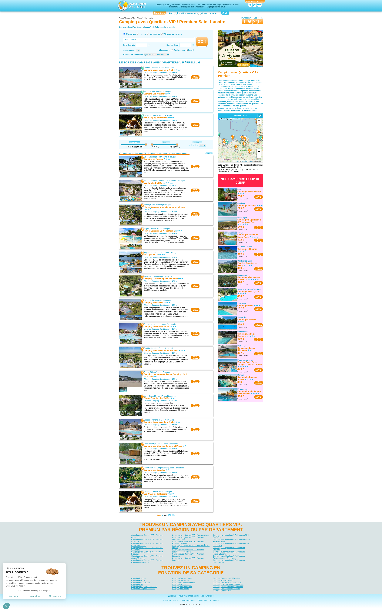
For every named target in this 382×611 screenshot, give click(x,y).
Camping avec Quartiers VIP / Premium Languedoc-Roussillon (188, 551)
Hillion (146, 92)
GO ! (202, 41)
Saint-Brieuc (149, 396)
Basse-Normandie (166, 68)
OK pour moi (55, 596)
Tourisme (236, 119)
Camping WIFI (137, 585)
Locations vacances (187, 13)
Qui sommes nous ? (176, 596)
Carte (225, 13)
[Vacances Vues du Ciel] (131, 6)
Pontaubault (149, 444)
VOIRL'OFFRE (195, 77)
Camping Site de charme (182, 587)
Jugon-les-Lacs (150, 253)
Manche (154, 68)
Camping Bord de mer (222, 591)
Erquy (146, 229)
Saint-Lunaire (149, 157)
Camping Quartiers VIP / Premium (226, 578)
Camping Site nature (180, 589)
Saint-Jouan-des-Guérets (154, 181)
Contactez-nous (192, 596)
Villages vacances (210, 13)
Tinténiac (147, 276)
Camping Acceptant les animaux (144, 587)
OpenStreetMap (247, 161)
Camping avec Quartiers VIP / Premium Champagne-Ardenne (147, 561)
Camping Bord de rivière (182, 578)
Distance (133, 142)
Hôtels (171, 13)
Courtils (147, 68)
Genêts (147, 348)
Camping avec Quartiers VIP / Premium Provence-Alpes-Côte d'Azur (229, 557)
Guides (216, 600)
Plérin (146, 372)
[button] (6, 606)
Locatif (191, 50)
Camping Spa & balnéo (181, 585)
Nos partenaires (207, 596)
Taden (146, 205)
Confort (196, 142)
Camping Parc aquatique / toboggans (228, 585)
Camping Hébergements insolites (226, 589)
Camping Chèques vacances (143, 589)
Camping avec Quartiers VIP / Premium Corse (190, 535)
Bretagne (167, 92)
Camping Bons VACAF (140, 582)
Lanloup (147, 115)
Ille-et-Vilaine (161, 157)
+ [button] (259, 151)
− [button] (259, 156)
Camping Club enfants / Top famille (227, 582)
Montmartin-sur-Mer (152, 468)
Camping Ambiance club (223, 580)
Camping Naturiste (139, 578)
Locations (155, 34)
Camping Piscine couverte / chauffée (228, 587)
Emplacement (179, 50)
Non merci (13, 596)
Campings (159, 13)
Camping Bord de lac (180, 580)
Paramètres (34, 596)
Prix (164, 142)
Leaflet (236, 161)
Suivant (209, 153)
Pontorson (148, 324)
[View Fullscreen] (259, 121)
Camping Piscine (138, 580)
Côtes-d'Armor (156, 92)
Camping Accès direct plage (183, 582)
